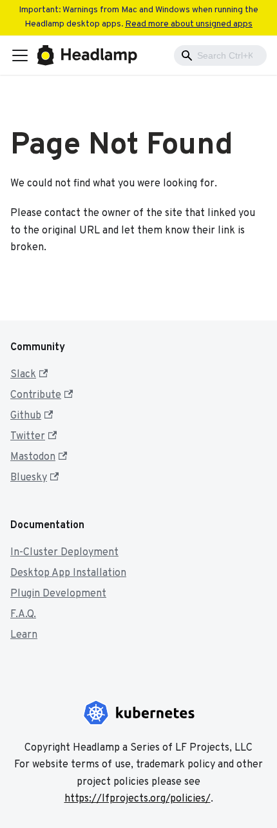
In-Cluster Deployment (64, 552)
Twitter (27, 436)
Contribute (35, 395)
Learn (23, 635)
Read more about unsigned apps (189, 24)
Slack (23, 374)
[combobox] (220, 55)
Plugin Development (58, 593)
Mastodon (32, 457)
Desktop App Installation (68, 573)
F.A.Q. (23, 614)
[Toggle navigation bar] (20, 55)
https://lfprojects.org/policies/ (137, 799)
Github (25, 415)
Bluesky (28, 477)
